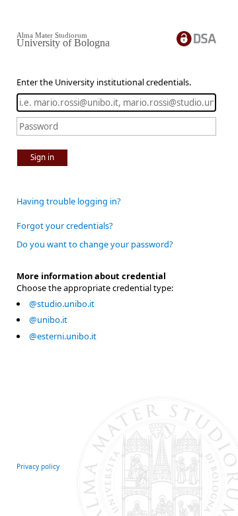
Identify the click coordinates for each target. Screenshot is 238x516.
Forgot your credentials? (65, 226)
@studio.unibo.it (62, 304)
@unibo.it (48, 319)
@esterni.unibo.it (63, 336)
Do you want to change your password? (95, 244)
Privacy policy (38, 466)
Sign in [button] (42, 157)
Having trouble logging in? (69, 201)
